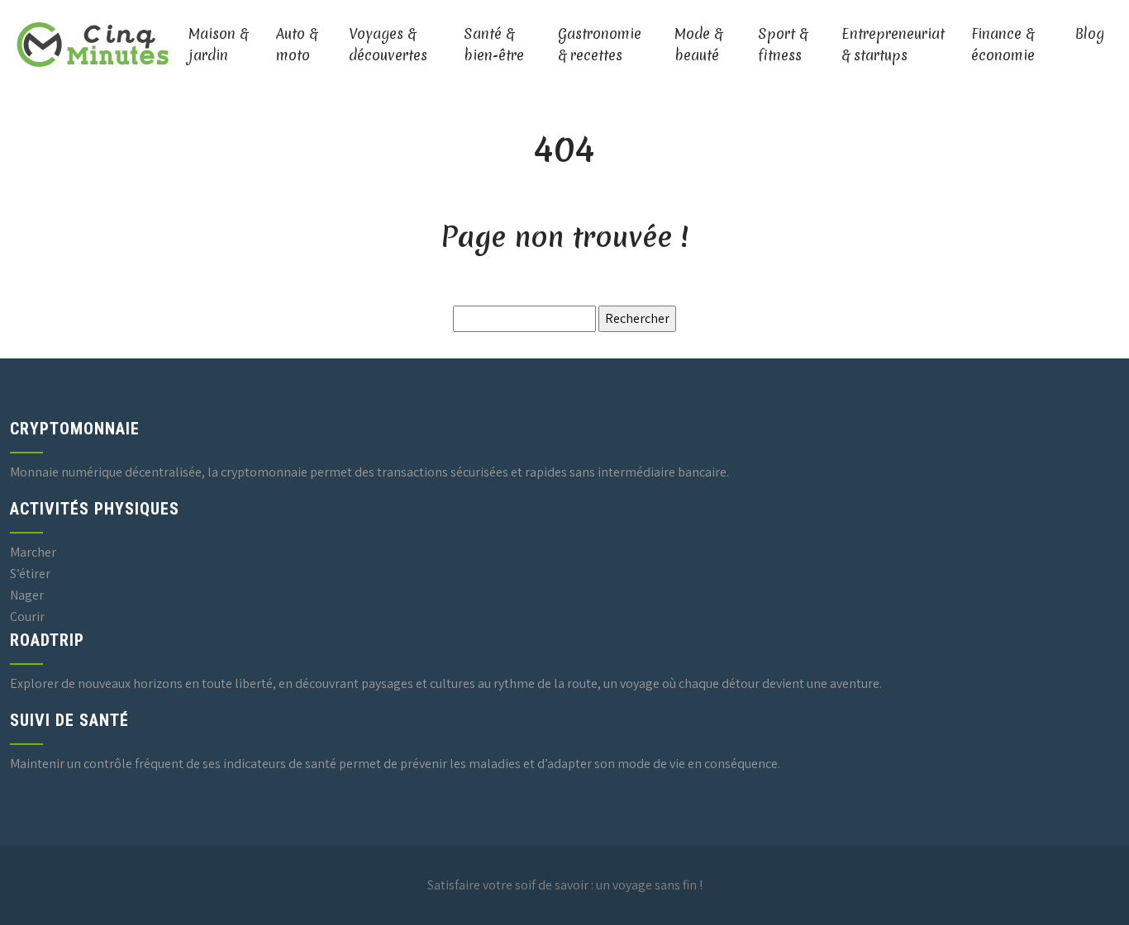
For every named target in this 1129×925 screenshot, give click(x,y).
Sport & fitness (782, 44)
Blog (1089, 33)
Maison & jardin (218, 44)
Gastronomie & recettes (599, 44)
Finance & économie (1003, 44)
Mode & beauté (698, 44)
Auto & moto (296, 44)
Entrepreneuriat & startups (893, 44)
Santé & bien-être (494, 44)
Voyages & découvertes (388, 44)
